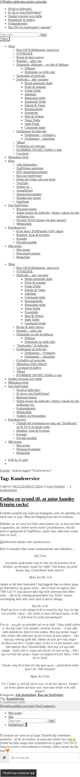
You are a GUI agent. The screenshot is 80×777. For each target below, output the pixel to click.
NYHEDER (24, 53)
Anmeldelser (24, 190)
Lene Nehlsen (56, 486)
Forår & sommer (35, 87)
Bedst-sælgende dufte (39, 83)
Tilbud (20, 142)
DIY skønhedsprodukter (32, 172)
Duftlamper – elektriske (40, 138)
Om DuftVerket (18, 205)
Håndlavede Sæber (28, 198)
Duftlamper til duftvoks (31, 131)
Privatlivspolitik (26, 242)
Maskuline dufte (35, 98)
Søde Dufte (32, 124)
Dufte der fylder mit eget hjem (35, 179)
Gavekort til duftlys (28, 367)
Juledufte (30, 94)
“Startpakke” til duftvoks (32, 345)
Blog (11, 161)
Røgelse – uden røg (29, 61)
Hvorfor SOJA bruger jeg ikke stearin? (41, 220)
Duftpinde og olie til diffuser (34, 334)
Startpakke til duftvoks (31, 76)
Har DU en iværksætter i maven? (29, 27)
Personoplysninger (28, 253)
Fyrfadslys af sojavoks (30, 146)
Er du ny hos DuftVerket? (24, 12)
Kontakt (21, 238)
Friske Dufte (33, 90)
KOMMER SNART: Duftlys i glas (39, 150)
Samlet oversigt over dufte (25, 16)
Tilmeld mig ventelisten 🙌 (18, 773)
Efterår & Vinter (35, 105)
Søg (42, 34)
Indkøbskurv (17, 724)
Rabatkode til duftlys (21, 20)
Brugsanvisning (26, 209)
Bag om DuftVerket (29, 175)
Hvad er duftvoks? (20, 8)
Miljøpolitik (24, 224)
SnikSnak (22, 201)
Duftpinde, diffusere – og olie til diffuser (42, 64)
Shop (11, 46)
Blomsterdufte (34, 109)
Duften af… (24, 187)
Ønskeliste (23, 257)
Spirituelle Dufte (35, 101)
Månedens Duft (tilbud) (31, 364)
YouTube (22, 183)
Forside (5, 470)
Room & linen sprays (30, 57)
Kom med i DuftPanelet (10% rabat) (39, 231)
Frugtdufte (31, 113)
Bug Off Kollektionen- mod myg (37, 50)
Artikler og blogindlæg (31, 416)
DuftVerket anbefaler (29, 168)
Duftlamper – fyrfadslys (40, 135)
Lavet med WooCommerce (37, 706)
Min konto (15, 246)
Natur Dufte (32, 120)
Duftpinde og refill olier (40, 72)
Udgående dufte (35, 127)
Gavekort (22, 153)
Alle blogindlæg (26, 164)
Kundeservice (17, 227)
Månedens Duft (18, 157)
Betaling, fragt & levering (32, 235)
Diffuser (30, 68)
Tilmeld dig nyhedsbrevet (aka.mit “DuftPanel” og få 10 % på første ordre (46, 425)
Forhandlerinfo (17, 23)
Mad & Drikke (34, 116)
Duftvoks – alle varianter (32, 79)
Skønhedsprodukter (29, 194)
